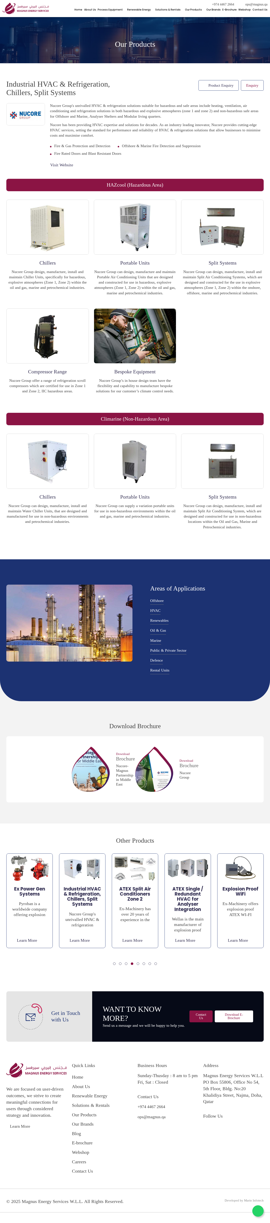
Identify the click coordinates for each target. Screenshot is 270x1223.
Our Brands (213, 9)
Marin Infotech (254, 1200)
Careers (79, 1161)
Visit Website (61, 165)
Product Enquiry (221, 85)
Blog (76, 1133)
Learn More (20, 1126)
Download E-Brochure (234, 1016)
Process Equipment (110, 9)
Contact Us (259, 9)
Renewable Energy (139, 9)
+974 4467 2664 (223, 4)
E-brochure (82, 1142)
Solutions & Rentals (168, 9)
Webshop (244, 9)
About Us (90, 9)
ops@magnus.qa (256, 4)
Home (78, 9)
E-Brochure (229, 9)
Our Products (193, 9)
